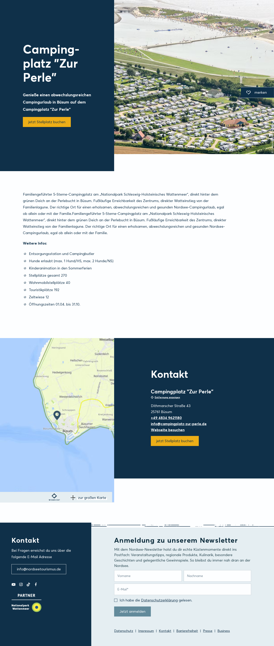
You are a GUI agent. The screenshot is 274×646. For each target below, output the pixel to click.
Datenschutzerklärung (159, 600)
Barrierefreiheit (187, 631)
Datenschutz (123, 631)
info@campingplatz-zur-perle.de (179, 424)
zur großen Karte (92, 497)
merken (254, 93)
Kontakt (165, 631)
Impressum (146, 631)
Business (223, 631)
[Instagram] (21, 584)
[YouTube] (13, 584)
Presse (207, 631)
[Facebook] (36, 584)
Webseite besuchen (168, 430)
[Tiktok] (28, 584)
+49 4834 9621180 (166, 417)
